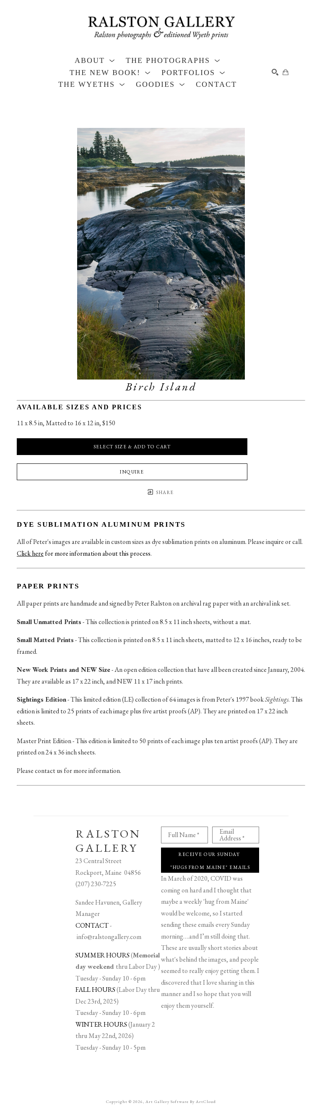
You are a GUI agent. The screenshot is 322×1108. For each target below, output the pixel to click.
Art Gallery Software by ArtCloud (180, 1101)
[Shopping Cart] (285, 72)
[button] (95, 60)
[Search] (275, 72)
